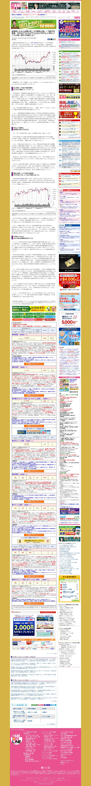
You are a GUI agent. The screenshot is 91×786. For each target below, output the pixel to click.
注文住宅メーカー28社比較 (65, 623)
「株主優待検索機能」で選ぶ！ (30, 750)
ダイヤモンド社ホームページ (37, 778)
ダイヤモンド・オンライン (38, 780)
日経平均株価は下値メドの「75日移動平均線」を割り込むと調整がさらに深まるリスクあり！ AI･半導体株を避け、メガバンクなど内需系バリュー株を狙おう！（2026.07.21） (34, 698)
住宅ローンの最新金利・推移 (66, 607)
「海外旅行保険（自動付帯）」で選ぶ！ (50, 746)
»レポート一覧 (68, 186)
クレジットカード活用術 (47, 752)
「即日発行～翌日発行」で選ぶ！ (49, 747)
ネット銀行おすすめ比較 (65, 564)
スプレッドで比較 (64, 634)
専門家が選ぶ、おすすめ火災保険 (66, 618)
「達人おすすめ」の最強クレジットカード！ (51, 735)
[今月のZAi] (64, 11)
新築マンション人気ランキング (66, 615)
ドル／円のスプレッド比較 (66, 664)
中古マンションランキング (65, 617)
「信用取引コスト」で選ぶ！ (30, 741)
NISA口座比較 (64, 733)
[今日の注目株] (68, 11)
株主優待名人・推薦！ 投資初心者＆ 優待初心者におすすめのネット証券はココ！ (70, 80)
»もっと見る (54, 701)
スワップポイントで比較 (65, 636)
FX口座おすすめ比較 (64, 630)
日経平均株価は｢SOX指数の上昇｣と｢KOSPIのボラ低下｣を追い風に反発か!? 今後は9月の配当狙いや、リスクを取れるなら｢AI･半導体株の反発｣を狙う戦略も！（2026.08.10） (34, 687)
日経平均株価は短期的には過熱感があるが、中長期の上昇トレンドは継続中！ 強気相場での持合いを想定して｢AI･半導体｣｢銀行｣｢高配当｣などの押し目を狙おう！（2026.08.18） (33, 683)
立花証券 (44, 712)
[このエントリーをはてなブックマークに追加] (53, 39)
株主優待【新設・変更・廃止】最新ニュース (33, 761)
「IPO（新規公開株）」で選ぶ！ (30, 743)
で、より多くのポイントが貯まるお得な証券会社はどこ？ (70, 62)
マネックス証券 (46, 716)
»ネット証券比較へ (51, 724)
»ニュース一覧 (62, 186)
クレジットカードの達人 (47, 754)
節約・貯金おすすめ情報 (65, 571)
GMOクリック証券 (32, 712)
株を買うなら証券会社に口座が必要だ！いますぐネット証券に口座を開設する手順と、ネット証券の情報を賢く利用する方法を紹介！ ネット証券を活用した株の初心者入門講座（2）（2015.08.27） (33, 660)
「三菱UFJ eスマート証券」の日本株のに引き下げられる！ (70, 56)
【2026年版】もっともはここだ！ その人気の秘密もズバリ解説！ (70, 74)
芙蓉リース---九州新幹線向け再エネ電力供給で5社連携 (70, 181)
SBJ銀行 (70, 241)
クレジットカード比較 (46, 733)
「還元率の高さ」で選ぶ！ (48, 736)
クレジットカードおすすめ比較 (67, 557)
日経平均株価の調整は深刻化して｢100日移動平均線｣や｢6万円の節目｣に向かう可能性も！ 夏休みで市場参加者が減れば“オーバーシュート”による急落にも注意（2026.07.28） (33, 695)
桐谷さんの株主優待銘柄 (29, 759)
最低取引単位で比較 (64, 637)
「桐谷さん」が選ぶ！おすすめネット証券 (32, 736)
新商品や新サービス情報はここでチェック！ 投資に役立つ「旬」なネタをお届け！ (70, 42)
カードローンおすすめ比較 (66, 573)
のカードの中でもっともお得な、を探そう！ (70, 59)
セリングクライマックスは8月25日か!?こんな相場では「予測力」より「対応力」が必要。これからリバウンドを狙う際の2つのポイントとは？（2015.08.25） (33, 664)
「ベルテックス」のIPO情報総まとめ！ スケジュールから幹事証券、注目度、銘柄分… (70, 132)
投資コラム (63, 756)
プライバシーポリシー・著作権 (54, 778)
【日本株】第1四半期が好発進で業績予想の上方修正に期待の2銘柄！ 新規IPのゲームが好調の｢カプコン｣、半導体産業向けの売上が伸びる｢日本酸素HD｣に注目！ (71, 165)
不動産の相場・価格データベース (66, 625)
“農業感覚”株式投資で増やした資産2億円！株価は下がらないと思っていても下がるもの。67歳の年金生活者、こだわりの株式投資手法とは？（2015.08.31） (33, 671)
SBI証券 (44, 708)
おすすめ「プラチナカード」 (66, 656)
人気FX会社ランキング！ (65, 631)
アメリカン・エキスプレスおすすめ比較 (69, 559)
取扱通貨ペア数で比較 (65, 663)
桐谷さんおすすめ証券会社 (66, 556)
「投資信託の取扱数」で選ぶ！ (30, 746)
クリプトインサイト (66, 780)
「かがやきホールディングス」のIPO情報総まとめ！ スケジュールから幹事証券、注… (70, 135)
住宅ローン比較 (62, 606)
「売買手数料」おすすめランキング (68, 645)
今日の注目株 (64, 757)
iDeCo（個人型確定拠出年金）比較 (68, 735)
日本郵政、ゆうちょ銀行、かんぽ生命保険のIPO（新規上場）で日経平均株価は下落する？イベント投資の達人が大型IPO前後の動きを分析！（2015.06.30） (33, 668)
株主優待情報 (27, 756)
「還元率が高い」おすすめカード (67, 652)
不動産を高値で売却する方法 (66, 567)
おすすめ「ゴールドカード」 (66, 655)
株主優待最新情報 (27, 754)
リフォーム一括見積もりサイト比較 (67, 621)
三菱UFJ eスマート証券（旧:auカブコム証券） (68, 592)
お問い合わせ (28, 778)
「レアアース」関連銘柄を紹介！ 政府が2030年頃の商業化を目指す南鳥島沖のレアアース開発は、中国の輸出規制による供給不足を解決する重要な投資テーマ (71, 155)
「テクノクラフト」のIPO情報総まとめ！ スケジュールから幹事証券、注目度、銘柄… (70, 129)
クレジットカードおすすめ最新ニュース (50, 755)
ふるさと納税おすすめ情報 (66, 570)
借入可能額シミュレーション (66, 611)
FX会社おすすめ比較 (64, 658)
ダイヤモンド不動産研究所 (56, 780)
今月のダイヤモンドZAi (66, 754)
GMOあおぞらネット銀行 (70, 232)
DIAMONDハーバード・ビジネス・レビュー (42, 782)
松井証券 (30, 716)
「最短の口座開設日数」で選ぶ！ (31, 738)
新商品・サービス (65, 762)
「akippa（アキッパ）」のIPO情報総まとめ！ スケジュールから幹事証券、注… (70, 123)
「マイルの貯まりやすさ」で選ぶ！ (49, 741)
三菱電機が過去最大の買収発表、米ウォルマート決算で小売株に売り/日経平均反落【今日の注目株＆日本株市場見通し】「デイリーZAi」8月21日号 (70, 46)
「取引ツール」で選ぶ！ (29, 747)
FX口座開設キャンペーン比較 (66, 633)
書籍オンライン (54, 782)
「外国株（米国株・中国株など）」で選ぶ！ (33, 744)
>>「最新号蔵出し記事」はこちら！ (66, 507)
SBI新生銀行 (69, 245)
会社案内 (45, 778)
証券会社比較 (26, 733)
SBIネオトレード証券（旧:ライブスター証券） (70, 206)
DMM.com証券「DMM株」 (69, 215)
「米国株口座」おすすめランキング (68, 647)
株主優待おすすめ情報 (65, 548)
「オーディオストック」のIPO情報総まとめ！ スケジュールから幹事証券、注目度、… (70, 126)
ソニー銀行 (69, 249)
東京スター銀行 (69, 228)
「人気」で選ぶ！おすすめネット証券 (31, 735)
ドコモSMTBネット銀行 (70, 236)
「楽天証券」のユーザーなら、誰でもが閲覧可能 (70, 71)
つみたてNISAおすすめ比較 (67, 732)
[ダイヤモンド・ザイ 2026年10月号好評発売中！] (24, 8)
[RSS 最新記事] (55, 39)
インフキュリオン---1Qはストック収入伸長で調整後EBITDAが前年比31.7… (69, 184)
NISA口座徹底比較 (64, 551)
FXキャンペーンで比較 (65, 660)
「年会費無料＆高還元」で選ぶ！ (49, 739)
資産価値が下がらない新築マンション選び (69, 568)
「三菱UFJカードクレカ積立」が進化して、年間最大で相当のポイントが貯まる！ (70, 53)
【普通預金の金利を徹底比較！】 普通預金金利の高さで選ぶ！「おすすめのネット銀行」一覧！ (71, 160)
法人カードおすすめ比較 (65, 560)
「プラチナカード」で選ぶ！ (48, 744)
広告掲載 (62, 778)
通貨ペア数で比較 (64, 639)
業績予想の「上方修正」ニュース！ (67, 649)
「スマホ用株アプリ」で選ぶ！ (30, 749)
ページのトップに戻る (52, 653)
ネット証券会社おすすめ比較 (66, 545)
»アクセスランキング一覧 (75, 169)
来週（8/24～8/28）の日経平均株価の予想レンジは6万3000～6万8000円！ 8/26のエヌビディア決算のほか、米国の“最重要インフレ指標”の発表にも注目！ (71, 149)
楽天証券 (30, 721)
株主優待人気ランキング (29, 757)
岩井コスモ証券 (17, 708)
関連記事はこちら (29, 617)
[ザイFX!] (78, 11)
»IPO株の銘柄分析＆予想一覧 (74, 137)
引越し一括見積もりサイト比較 (66, 620)
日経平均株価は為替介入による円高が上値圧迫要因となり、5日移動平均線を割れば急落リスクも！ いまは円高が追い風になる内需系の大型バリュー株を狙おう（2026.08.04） (34, 691)
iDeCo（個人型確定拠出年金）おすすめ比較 (70, 553)
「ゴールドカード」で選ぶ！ (48, 743)
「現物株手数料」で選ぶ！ (29, 739)
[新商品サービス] (73, 11)
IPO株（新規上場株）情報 (66, 737)
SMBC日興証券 (32, 708)
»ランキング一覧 (75, 186)
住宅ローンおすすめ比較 (65, 565)
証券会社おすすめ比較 (64, 644)
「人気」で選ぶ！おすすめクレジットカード (51, 738)
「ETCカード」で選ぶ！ (47, 749)
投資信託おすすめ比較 (65, 549)
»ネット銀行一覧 (76, 252)
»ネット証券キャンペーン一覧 (73, 222)
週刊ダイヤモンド (47, 780)
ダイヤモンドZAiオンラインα (67, 760)
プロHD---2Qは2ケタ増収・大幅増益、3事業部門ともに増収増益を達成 (70, 176)
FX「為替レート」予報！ (65, 666)
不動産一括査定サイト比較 (66, 614)
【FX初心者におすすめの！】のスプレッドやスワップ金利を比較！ (70, 77)
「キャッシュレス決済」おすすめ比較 (68, 562)
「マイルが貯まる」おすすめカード (68, 653)
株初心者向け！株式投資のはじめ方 (68, 554)
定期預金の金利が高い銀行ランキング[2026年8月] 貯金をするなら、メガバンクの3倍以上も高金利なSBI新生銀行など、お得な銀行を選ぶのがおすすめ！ (71, 144)
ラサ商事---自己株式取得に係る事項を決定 (69, 178)
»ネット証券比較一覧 (63, 222)
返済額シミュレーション (65, 609)
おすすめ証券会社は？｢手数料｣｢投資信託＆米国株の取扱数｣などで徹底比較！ (70, 65)
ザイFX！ (63, 764)
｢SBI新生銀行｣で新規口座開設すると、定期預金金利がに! (70, 68)
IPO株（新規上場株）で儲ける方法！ (68, 546)
